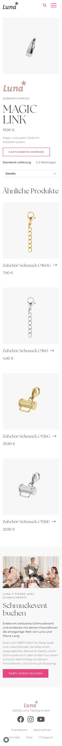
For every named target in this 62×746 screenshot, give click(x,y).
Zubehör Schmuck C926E (26, 521)
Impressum (19, 730)
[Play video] (31, 572)
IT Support (46, 737)
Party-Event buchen (26, 673)
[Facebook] (20, 721)
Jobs (29, 737)
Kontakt (14, 737)
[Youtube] (41, 721)
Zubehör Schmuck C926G (26, 436)
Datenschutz (42, 730)
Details (11, 173)
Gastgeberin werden (26, 151)
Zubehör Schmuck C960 (25, 350)
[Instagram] (31, 721)
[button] (6, 740)
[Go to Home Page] (11, 5)
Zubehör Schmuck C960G (27, 265)
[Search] (44, 5)
